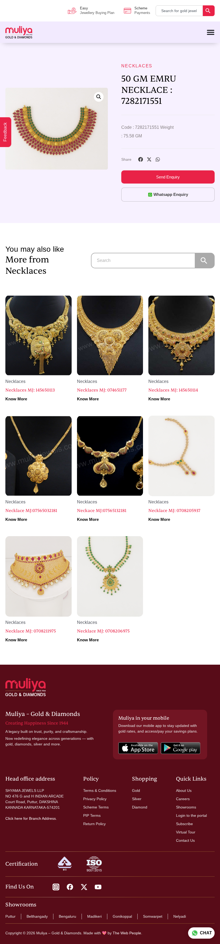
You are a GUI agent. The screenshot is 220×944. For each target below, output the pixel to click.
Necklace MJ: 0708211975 (30, 631)
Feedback (5, 132)
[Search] (209, 10)
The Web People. (127, 933)
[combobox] (179, 10)
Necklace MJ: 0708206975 (103, 631)
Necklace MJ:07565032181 (31, 510)
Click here (13, 818)
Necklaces (136, 66)
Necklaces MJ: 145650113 (30, 390)
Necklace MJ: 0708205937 (174, 510)
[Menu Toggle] (211, 32)
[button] (99, 97)
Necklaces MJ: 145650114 (173, 390)
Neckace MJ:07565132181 (101, 510)
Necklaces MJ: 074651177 (102, 390)
